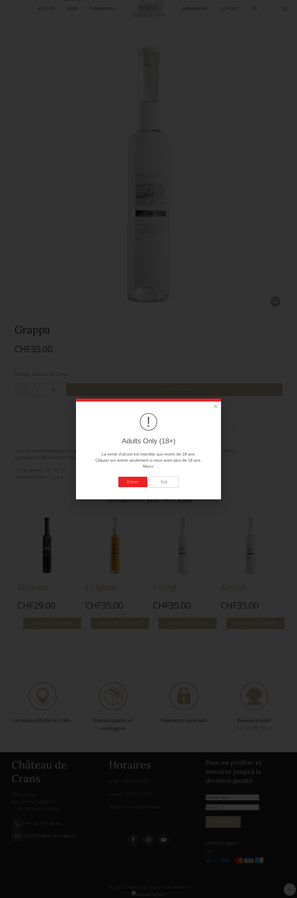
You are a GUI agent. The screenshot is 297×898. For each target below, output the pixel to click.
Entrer (132, 482)
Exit (164, 482)
